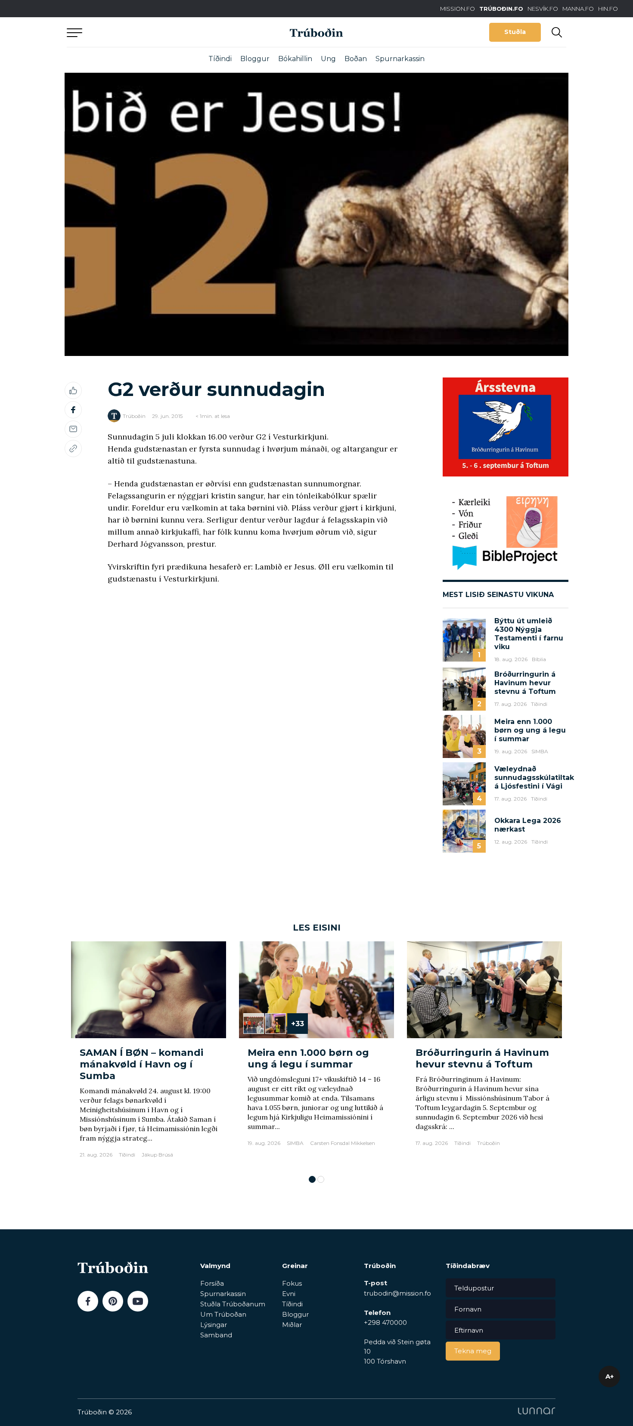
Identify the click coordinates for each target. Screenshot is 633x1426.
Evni (288, 1294)
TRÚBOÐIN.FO (501, 8)
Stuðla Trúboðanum (232, 1304)
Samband (216, 1335)
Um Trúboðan (223, 1314)
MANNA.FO (578, 8)
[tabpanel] (148, 1053)
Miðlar (292, 1325)
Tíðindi (220, 59)
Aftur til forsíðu (146, 32)
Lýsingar (213, 1325)
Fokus (292, 1283)
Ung (328, 59)
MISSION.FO (457, 8)
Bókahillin (295, 59)
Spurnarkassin (400, 59)
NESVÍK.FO (543, 8)
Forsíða (212, 1283)
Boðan (355, 59)
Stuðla (515, 32)
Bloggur (255, 59)
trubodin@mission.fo (397, 1293)
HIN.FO (608, 8)
